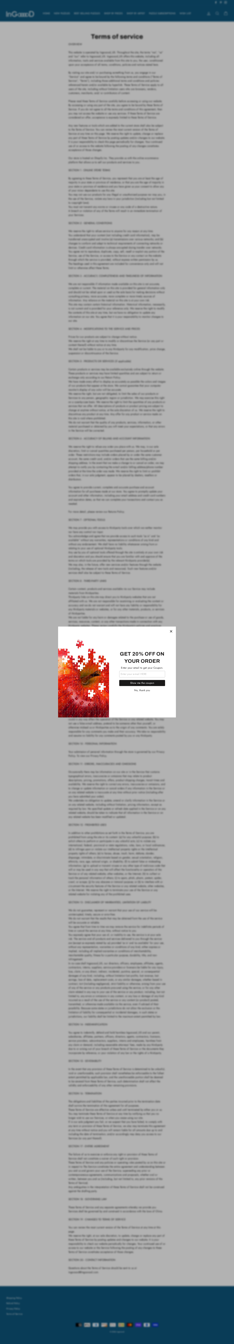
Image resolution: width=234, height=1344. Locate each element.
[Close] (171, 631)
